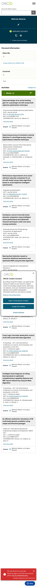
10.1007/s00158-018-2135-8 (15, 114)
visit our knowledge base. (20, 575)
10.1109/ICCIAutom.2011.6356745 (17, 351)
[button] (31, 87)
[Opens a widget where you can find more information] (30, 583)
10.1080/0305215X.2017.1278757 (16, 194)
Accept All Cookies (18, 306)
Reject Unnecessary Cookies (18, 301)
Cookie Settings (18, 312)
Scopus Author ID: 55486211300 (13, 63)
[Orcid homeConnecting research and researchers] (7, 3)
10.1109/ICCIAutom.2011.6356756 (17, 396)
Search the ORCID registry (8, 9)
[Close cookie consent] (33, 273)
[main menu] (33, 3)
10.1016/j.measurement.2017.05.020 (18, 151)
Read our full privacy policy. (12, 295)
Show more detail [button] (8, 121)
